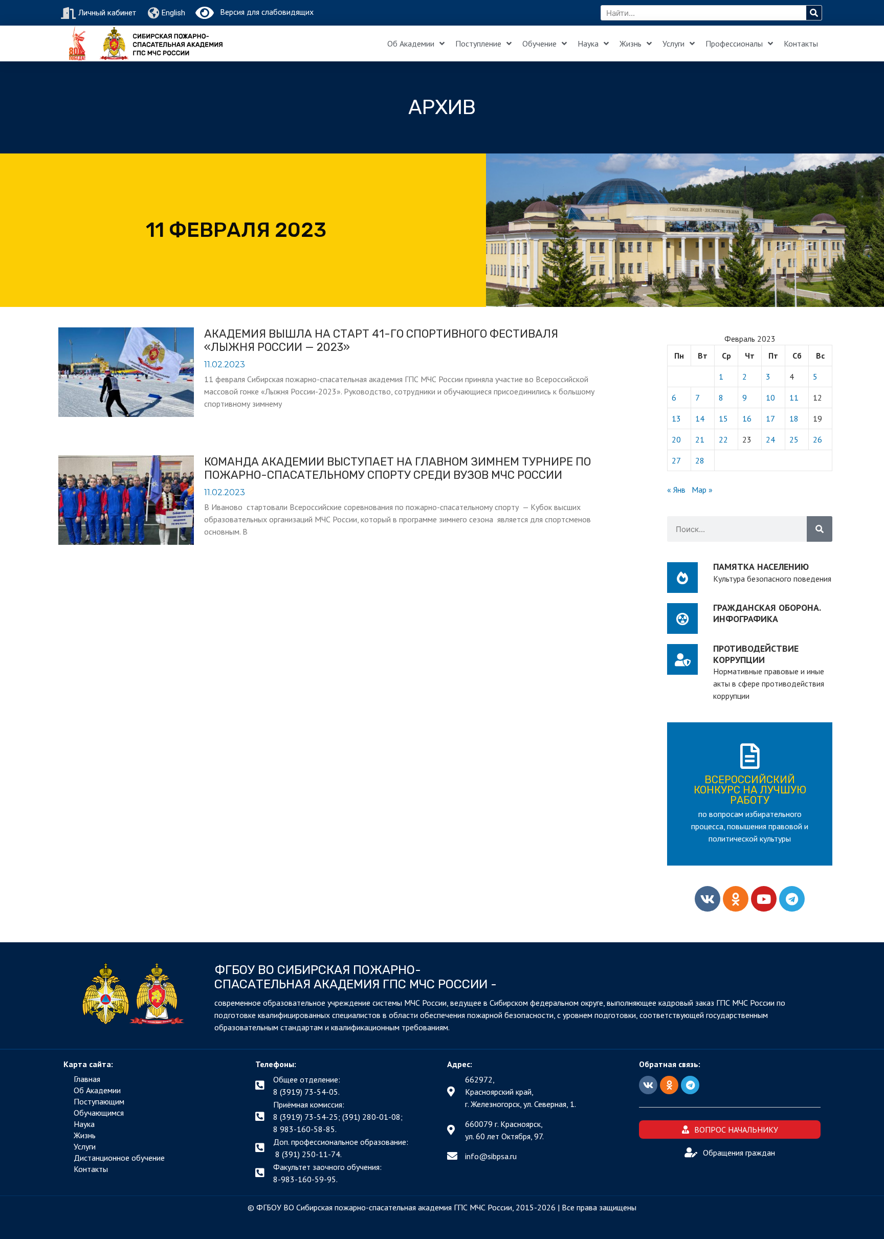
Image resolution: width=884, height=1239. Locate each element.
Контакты (801, 43)
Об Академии (410, 43)
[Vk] (707, 899)
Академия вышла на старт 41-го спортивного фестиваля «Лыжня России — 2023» (381, 340)
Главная (87, 1079)
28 (699, 460)
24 (770, 439)
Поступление (478, 43)
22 (723, 439)
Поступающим (99, 1101)
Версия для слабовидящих (264, 12)
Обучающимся (99, 1113)
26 (817, 439)
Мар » (702, 489)
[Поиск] (814, 13)
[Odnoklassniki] (735, 899)
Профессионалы (734, 43)
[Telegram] (792, 899)
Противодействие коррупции (756, 654)
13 (676, 418)
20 (676, 439)
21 (699, 439)
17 (770, 418)
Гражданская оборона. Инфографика (767, 613)
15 (723, 418)
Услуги (673, 43)
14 (699, 418)
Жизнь (631, 43)
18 (794, 418)
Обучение (539, 43)
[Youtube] (764, 899)
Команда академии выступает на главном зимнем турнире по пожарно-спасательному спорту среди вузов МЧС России (397, 468)
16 (747, 418)
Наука (588, 43)
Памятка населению (761, 566)
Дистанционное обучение (119, 1158)
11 (794, 397)
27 (676, 460)
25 (794, 439)
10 (770, 397)
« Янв (676, 489)
